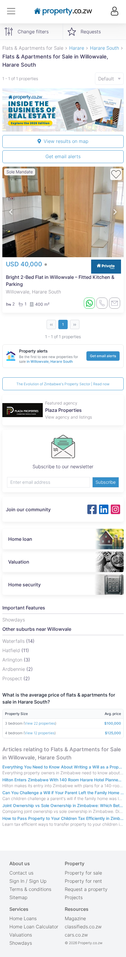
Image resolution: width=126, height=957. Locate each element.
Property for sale (83, 873)
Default (106, 79)
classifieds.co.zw (83, 927)
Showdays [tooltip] (13, 620)
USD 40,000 (25, 264)
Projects (74, 897)
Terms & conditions (30, 889)
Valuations (20, 935)
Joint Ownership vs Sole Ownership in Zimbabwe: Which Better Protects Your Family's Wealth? (63, 805)
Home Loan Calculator (33, 927)
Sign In (16, 881)
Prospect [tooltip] (12, 678)
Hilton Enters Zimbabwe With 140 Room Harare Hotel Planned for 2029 (63, 779)
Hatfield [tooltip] (11, 650)
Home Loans (23, 918)
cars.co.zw (76, 935)
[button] (10, 212)
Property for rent (83, 881)
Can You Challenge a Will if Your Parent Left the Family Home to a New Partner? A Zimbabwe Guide (63, 792)
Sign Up (38, 881)
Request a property (86, 889)
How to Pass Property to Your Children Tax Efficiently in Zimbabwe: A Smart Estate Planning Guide (63, 818)
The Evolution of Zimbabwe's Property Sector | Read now (63, 384)
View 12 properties (40, 733)
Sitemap (18, 897)
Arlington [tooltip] (13, 660)
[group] (63, 110)
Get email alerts (63, 156)
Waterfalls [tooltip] (14, 641)
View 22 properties (40, 723)
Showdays (20, 943)
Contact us (21, 873)
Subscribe (106, 482)
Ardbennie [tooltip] (14, 669)
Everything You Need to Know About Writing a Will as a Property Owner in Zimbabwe (63, 766)
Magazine (75, 918)
